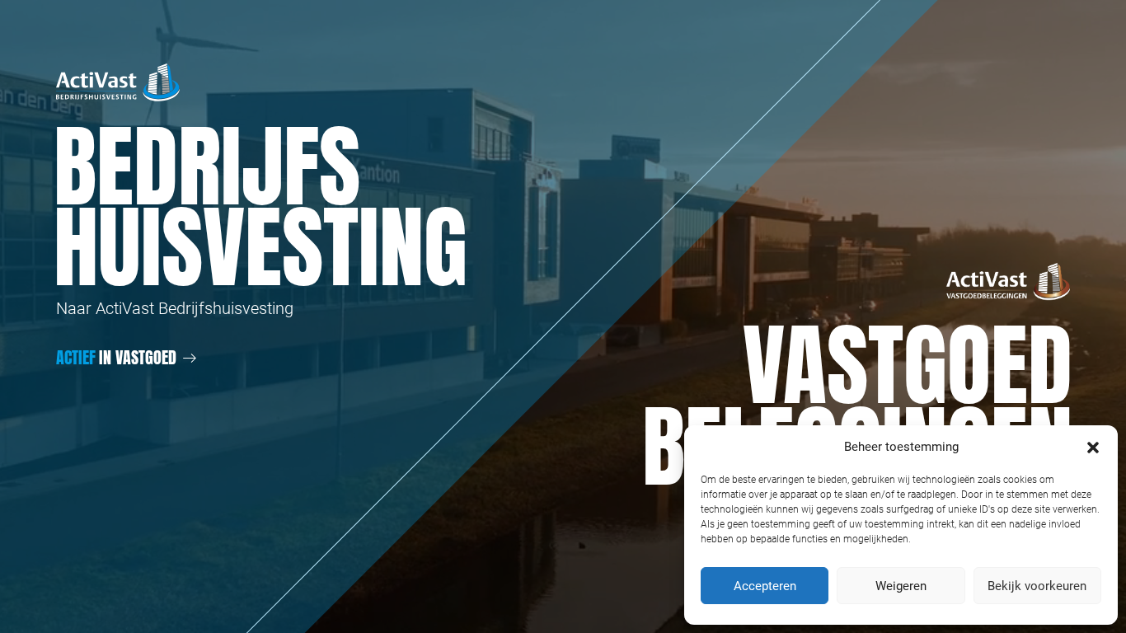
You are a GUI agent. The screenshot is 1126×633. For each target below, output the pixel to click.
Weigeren (901, 586)
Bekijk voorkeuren (1037, 586)
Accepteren (765, 586)
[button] (1093, 446)
